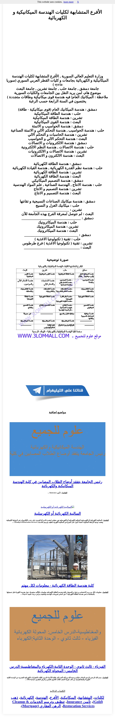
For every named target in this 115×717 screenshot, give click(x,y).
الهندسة (42, 697)
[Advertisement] (57, 50)
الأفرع (54, 697)
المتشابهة (85, 697)
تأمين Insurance (79, 702)
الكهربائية (27, 697)
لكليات (99, 697)
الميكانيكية (68, 697)
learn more (68, 2)
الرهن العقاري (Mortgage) (41, 706)
